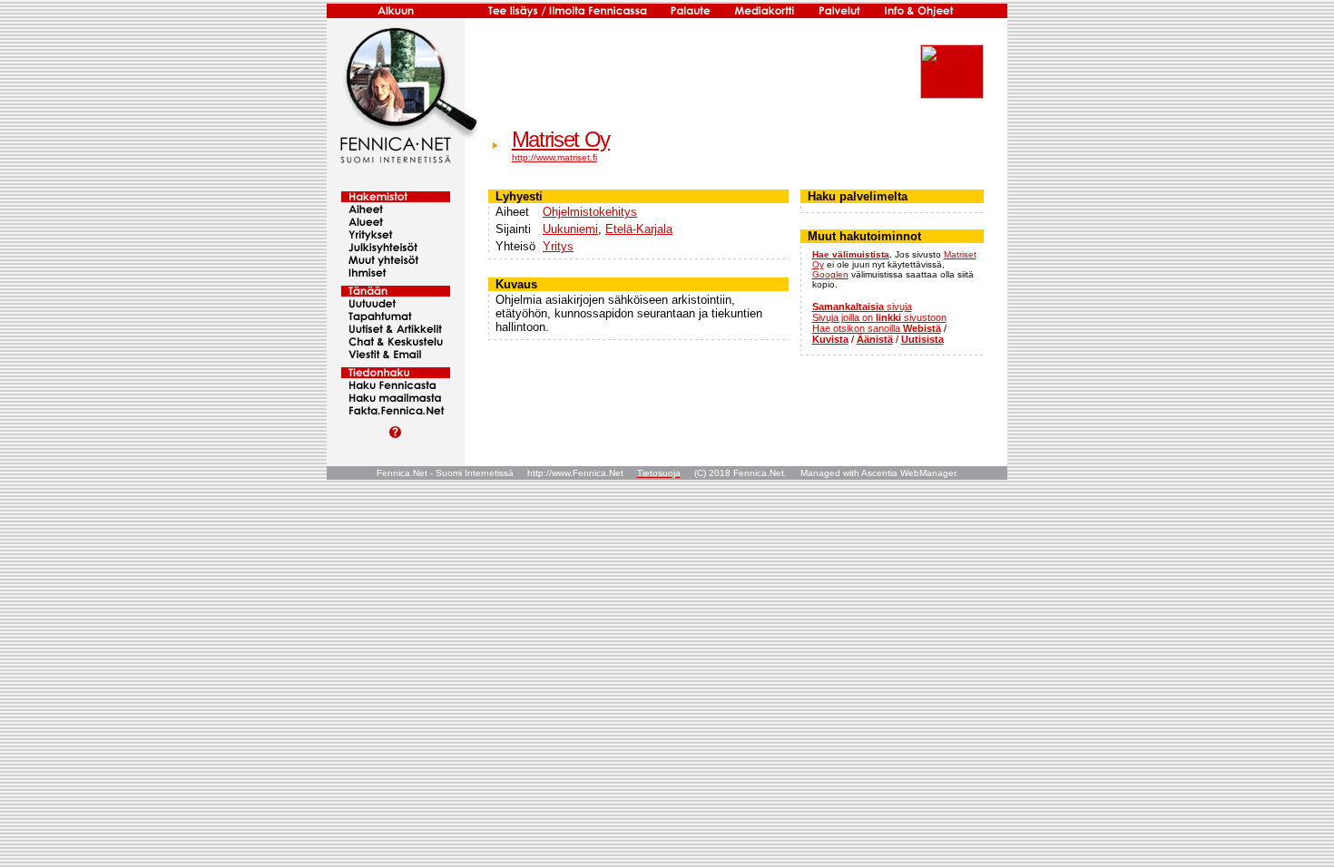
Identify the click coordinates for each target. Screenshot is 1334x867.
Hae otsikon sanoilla (876, 328)
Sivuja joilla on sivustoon (879, 317)
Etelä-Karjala (638, 229)
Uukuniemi (570, 229)
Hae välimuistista (850, 254)
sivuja (862, 306)
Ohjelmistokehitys (590, 212)
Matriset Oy (561, 139)
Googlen (830, 274)
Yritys (558, 246)
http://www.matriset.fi (554, 157)
